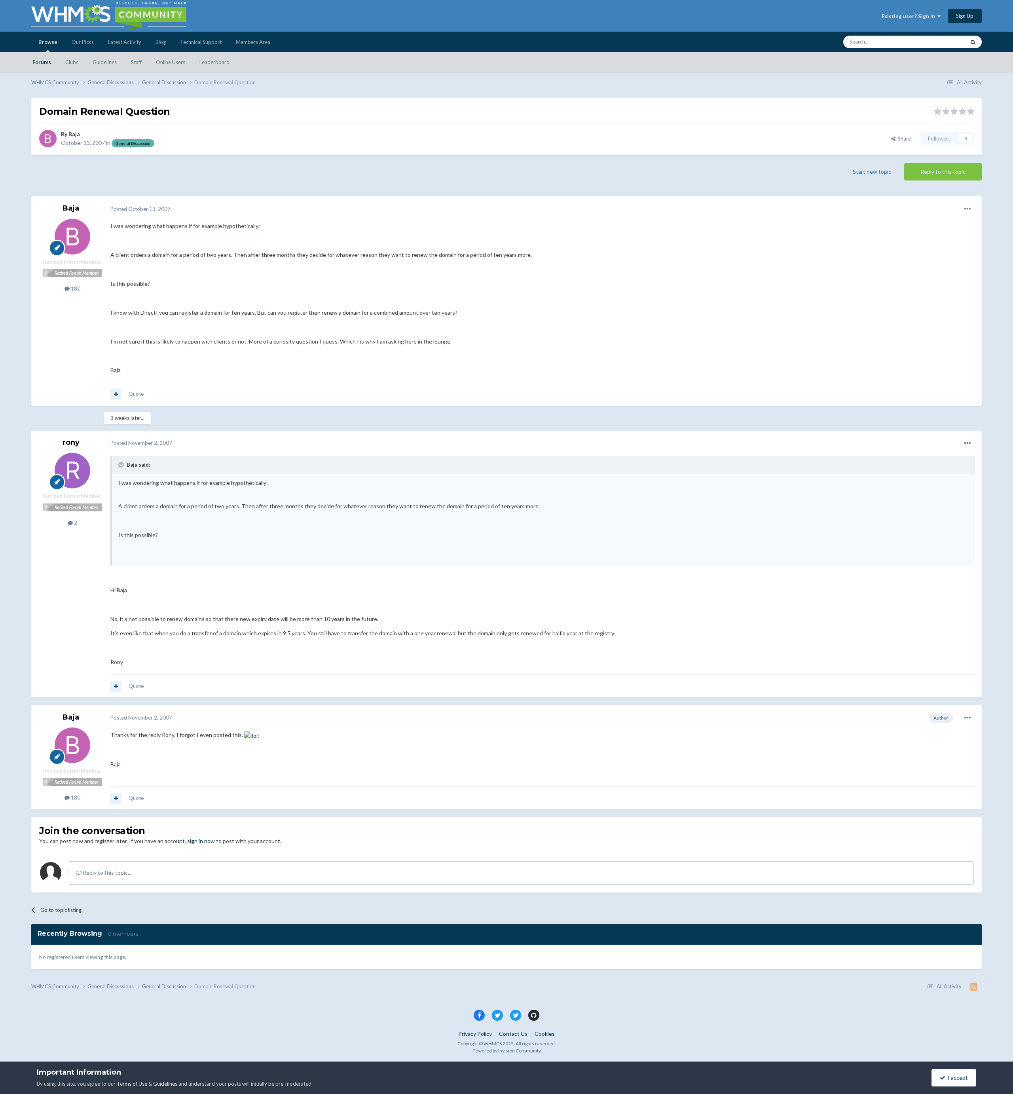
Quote (136, 394)
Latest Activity (124, 42)
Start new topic (872, 171)
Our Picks (83, 42)
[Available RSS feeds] (974, 986)
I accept (956, 1077)
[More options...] (967, 209)
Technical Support (201, 42)
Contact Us (513, 1033)
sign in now (201, 841)
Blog (161, 42)
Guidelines (105, 62)
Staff (136, 62)
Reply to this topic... (106, 872)
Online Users (170, 62)
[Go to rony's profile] (72, 470)
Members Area (253, 42)
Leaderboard (214, 62)
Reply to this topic (943, 171)
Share (903, 138)
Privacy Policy (475, 1033)
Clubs (71, 62)
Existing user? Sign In (909, 16)
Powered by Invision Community (506, 1051)
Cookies (545, 1033)
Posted (140, 209)
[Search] (973, 42)
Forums (41, 62)
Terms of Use (132, 1084)
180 (75, 288)
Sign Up (964, 16)
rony (71, 442)
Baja (74, 134)
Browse (47, 42)
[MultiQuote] (115, 394)
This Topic (943, 42)
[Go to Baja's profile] (48, 138)
